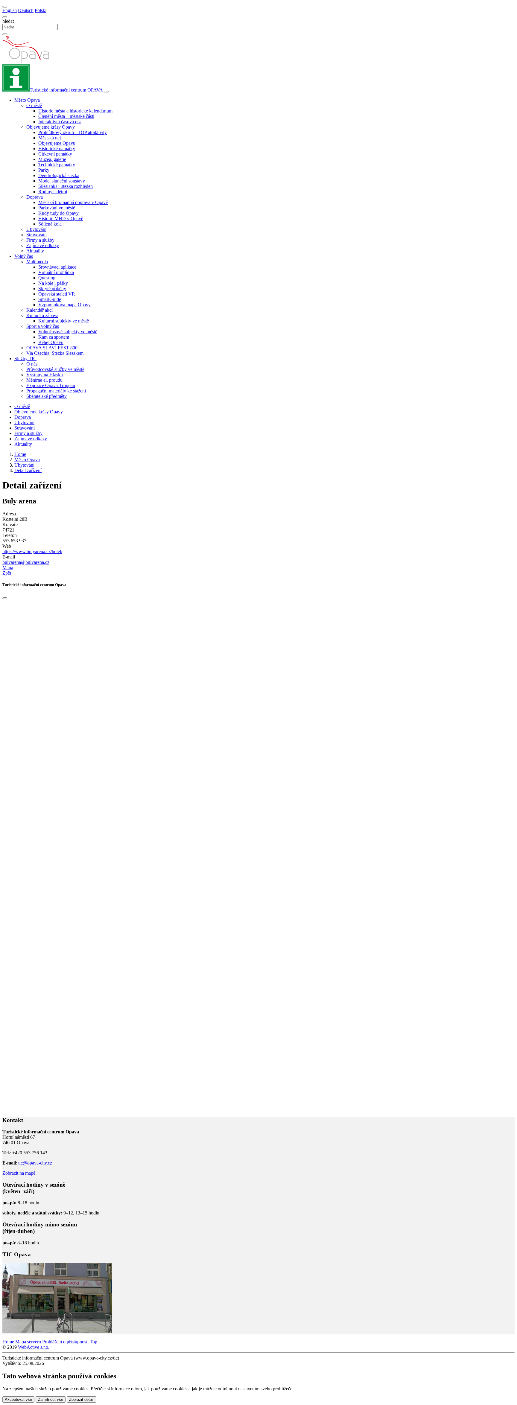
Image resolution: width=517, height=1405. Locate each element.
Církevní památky (55, 153)
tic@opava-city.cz (35, 1162)
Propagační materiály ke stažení (56, 390)
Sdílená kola (50, 223)
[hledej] (4, 34)
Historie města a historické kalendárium (75, 110)
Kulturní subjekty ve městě (63, 320)
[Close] (4, 598)
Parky (43, 170)
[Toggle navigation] (106, 91)
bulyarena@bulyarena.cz (25, 562)
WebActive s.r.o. (33, 1347)
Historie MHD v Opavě (60, 218)
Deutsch (26, 10)
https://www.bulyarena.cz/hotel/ (32, 551)
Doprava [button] (34, 197)
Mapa (7, 567)
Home (8, 1341)
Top (93, 1341)
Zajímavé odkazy (42, 245)
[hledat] (4, 17)
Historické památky (56, 148)
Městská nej (49, 137)
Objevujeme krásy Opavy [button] (50, 127)
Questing (46, 277)
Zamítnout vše (50, 1399)
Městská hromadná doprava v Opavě (73, 202)
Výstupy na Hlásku (44, 374)
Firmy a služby (40, 240)
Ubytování (36, 229)
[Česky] (4, 6)
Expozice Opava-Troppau (50, 385)
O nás (31, 363)
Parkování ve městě (56, 207)
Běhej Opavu (50, 342)
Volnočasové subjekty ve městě (67, 331)
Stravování (36, 234)
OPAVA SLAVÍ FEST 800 (51, 347)
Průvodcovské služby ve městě (55, 369)
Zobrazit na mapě (18, 1173)
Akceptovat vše (18, 1399)
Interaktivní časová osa (59, 121)
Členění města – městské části (66, 116)
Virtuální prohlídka (56, 272)
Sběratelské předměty (46, 396)
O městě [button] (34, 105)
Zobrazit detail (81, 1399)
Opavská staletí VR (56, 293)
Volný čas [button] (23, 256)
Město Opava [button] (27, 100)
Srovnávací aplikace (57, 267)
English (9, 10)
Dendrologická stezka (58, 175)
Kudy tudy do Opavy (58, 213)
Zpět (6, 573)
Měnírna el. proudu (44, 380)
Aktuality (35, 250)
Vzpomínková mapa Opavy (64, 304)
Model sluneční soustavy (61, 180)
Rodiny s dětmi (52, 191)
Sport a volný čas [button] (42, 326)
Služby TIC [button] (25, 358)
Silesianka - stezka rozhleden (65, 186)
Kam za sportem (53, 337)
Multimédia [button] (37, 261)
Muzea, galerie (52, 159)
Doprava (22, 417)
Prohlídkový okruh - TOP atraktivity (72, 132)
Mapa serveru (28, 1341)
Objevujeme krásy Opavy (38, 411)
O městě (22, 406)
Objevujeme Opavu (56, 143)
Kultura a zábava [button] (42, 315)
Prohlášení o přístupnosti (65, 1341)
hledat (8, 21)
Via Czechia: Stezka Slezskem (54, 353)
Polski (40, 10)
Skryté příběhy (52, 288)
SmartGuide (49, 299)
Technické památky (56, 164)
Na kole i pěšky (53, 283)
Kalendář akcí (39, 310)
